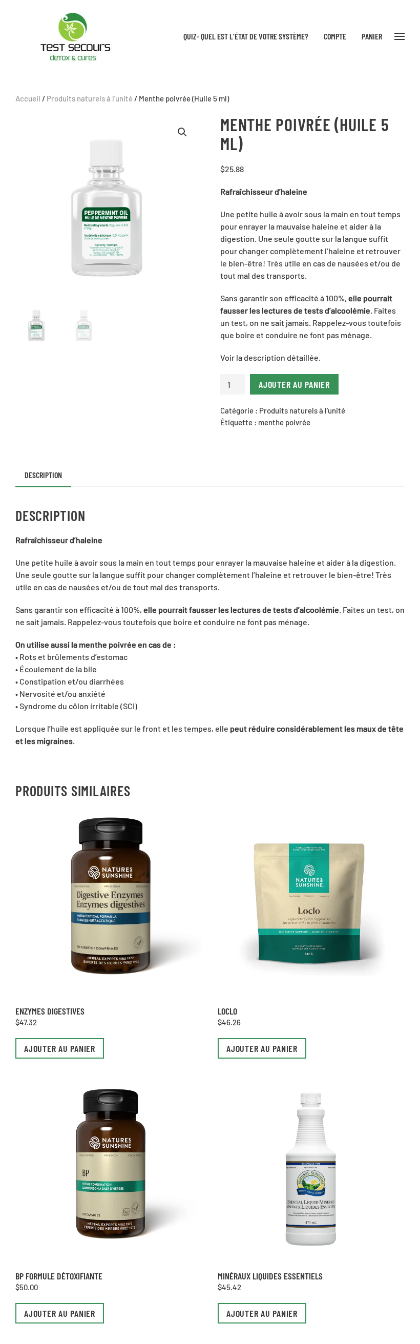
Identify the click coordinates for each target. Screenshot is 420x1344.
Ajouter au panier (294, 384)
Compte (335, 36)
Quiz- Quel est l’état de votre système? (245, 36)
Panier (372, 36)
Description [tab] (43, 475)
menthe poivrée (284, 422)
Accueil (27, 98)
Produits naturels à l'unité (90, 98)
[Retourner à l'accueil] (73, 36)
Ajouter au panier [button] (59, 1048)
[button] (399, 36)
